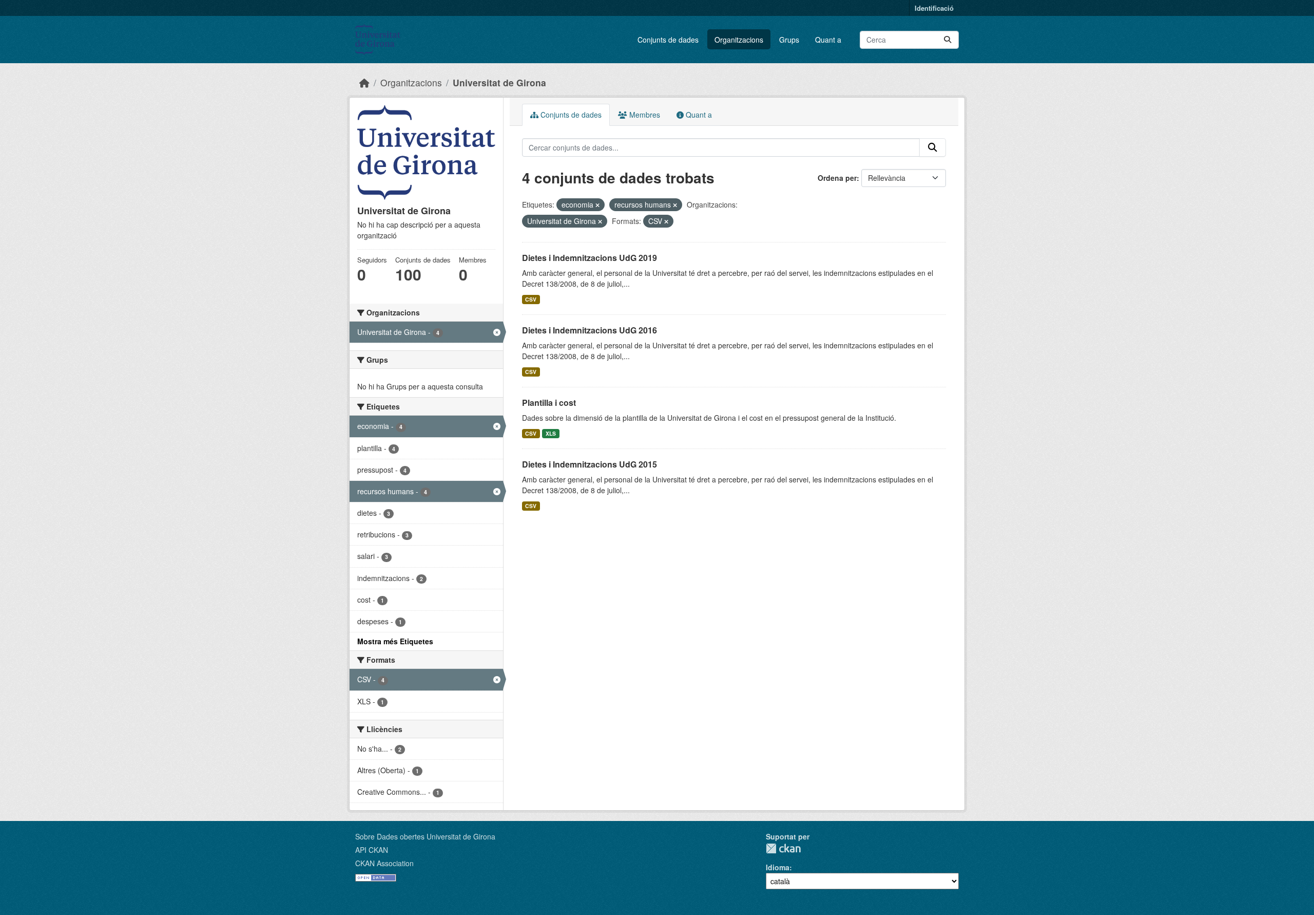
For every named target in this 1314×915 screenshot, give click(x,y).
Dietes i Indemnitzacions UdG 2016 (589, 330)
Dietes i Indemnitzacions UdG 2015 (589, 464)
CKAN (783, 848)
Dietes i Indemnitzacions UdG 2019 (589, 258)
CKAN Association (384, 863)
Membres (643, 114)
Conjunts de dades (668, 39)
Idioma (777, 867)
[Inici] (364, 82)
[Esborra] (597, 205)
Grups (789, 39)
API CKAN (371, 850)
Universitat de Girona (499, 82)
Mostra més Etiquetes (395, 641)
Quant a (828, 39)
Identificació (934, 8)
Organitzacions (738, 39)
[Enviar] (947, 40)
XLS (551, 433)
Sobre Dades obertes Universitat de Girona (425, 836)
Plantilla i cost (549, 402)
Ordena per (837, 178)
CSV (530, 299)
